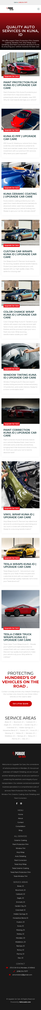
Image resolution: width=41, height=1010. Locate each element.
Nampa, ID (20, 946)
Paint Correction (20, 860)
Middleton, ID (20, 942)
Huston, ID (21, 922)
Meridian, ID (20, 938)
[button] (35, 9)
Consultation (20, 826)
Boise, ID (20, 886)
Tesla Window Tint (20, 876)
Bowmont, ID (20, 890)
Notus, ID (20, 950)
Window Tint (20, 848)
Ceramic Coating (20, 840)
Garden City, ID (20, 906)
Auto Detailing (20, 856)
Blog (20, 830)
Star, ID (20, 958)
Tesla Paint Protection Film (20, 872)
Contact (21, 822)
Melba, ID (20, 934)
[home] (10, 9)
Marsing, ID (20, 930)
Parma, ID (20, 954)
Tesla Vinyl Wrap (20, 864)
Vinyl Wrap (20, 852)
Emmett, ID (20, 902)
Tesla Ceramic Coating (20, 868)
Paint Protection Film (21, 844)
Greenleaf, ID (20, 910)
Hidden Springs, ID (21, 914)
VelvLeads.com (25, 1002)
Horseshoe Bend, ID (20, 918)
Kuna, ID (20, 926)
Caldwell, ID (20, 894)
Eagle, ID (20, 898)
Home (20, 814)
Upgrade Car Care (11, 76)
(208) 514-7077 (22, 971)
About (20, 818)
